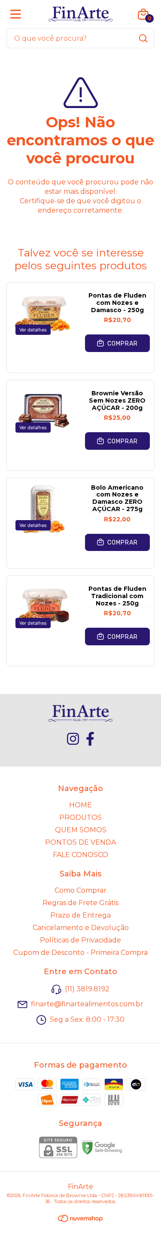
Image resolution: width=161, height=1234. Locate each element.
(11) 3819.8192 (87, 989)
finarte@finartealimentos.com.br (87, 1004)
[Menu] (17, 14)
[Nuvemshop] (80, 1220)
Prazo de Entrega (80, 915)
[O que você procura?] (143, 38)
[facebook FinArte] (90, 738)
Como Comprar (80, 890)
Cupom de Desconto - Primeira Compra (80, 952)
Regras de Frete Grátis (80, 903)
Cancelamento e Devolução (81, 928)
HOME (80, 805)
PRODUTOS (80, 817)
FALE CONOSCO (80, 855)
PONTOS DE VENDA (80, 842)
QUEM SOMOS (80, 830)
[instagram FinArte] (73, 738)
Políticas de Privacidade (80, 940)
